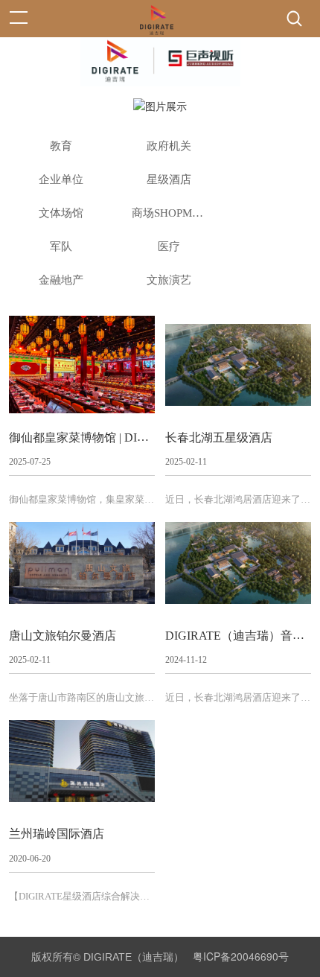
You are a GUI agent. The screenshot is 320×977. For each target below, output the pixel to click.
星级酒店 (169, 179)
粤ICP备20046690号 (241, 956)
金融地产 (61, 280)
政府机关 (169, 146)
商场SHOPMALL (171, 213)
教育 (61, 146)
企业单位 (61, 179)
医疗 (169, 246)
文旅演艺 (169, 280)
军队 (61, 246)
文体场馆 (61, 213)
